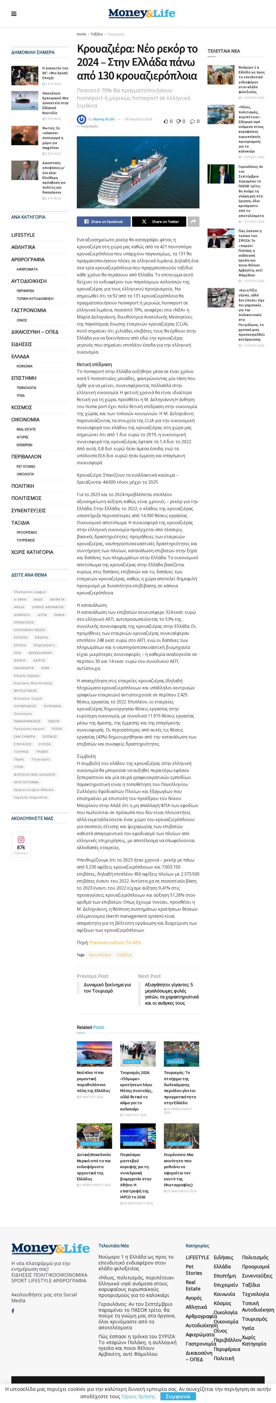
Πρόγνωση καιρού (29, 729)
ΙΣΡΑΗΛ (20, 660)
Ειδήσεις (132, 1062)
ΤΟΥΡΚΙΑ (21, 752)
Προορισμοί (92, 1062)
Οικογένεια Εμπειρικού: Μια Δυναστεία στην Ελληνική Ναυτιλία (55, 103)
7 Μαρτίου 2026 (135, 1115)
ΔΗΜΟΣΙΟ (22, 615)
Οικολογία (25, 474)
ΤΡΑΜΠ (42, 752)
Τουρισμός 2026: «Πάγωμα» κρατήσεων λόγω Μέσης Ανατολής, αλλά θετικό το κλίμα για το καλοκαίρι (136, 1090)
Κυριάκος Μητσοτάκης (33, 683)
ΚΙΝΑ (45, 668)
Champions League (30, 592)
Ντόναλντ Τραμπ (28, 698)
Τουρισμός (115, 34)
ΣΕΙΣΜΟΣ (50, 736)
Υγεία (21, 395)
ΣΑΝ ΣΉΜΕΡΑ (24, 736)
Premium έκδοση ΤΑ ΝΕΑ (115, 942)
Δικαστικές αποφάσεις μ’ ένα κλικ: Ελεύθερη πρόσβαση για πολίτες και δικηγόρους (53, 178)
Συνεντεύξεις (28, 510)
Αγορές (23, 437)
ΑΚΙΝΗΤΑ (57, 599)
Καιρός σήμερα (26, 675)
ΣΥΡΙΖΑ (45, 744)
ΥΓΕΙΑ (18, 767)
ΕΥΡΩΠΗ (21, 637)
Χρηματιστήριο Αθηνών (34, 790)
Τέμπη (19, 759)
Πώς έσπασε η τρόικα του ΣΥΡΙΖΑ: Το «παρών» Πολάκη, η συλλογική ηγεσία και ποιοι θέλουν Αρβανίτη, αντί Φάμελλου (251, 253)
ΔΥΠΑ (42, 615)
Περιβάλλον (26, 456)
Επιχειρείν (133, 1144)
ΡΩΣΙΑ (57, 729)
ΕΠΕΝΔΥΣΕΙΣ (24, 622)
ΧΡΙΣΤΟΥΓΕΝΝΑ (26, 782)
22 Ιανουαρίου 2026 (181, 1191)
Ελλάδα (20, 356)
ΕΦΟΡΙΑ (41, 637)
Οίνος (22, 320)
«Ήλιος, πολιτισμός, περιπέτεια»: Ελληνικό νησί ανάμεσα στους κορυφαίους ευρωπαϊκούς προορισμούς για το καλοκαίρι (251, 129)
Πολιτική (22, 486)
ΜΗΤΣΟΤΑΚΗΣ (25, 691)
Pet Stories (26, 466)
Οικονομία (25, 419)
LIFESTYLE (23, 235)
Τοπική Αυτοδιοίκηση (35, 298)
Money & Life (104, 119)
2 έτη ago (53, 84)
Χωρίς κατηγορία (32, 552)
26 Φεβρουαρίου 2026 (178, 1110)
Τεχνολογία (26, 387)
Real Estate (26, 429)
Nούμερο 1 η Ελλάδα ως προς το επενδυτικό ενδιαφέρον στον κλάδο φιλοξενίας (252, 79)
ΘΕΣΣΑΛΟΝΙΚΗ (40, 653)
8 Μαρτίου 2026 (91, 1097)
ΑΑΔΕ (38, 599)
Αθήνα (19, 607)
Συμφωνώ (178, 1396)
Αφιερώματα (27, 269)
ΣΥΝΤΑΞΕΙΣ (23, 744)
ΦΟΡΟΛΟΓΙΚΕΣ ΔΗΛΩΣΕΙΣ (35, 774)
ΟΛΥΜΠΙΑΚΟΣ (25, 706)
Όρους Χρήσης (138, 1396)
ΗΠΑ (17, 653)
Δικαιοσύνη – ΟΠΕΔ (34, 331)
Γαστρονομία (28, 310)
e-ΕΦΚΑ (20, 599)
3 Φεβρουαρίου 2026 (95, 1185)
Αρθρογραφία (27, 259)
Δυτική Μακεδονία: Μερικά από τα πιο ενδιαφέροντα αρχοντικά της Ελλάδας (94, 1166)
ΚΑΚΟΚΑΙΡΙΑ (24, 668)
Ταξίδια (97, 34)
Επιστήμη (23, 378)
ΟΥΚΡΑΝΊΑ (52, 706)
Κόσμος (21, 407)
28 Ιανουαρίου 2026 (138, 1203)
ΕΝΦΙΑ (59, 615)
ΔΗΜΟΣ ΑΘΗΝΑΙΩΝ (48, 607)
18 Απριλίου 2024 (138, 119)
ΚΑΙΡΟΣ (39, 660)
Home (81, 34)
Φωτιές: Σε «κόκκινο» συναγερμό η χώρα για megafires (52, 138)
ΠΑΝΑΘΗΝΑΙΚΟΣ (27, 721)
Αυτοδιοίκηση (29, 281)
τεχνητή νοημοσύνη (30, 797)
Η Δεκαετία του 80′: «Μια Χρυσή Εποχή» (55, 73)
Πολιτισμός (91, 1144)
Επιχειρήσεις (44, 645)
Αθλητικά (23, 247)
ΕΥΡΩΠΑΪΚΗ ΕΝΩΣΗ (30, 630)
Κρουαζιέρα (100, 955)
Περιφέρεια (25, 291)
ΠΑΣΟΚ (54, 721)
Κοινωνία (25, 366)
